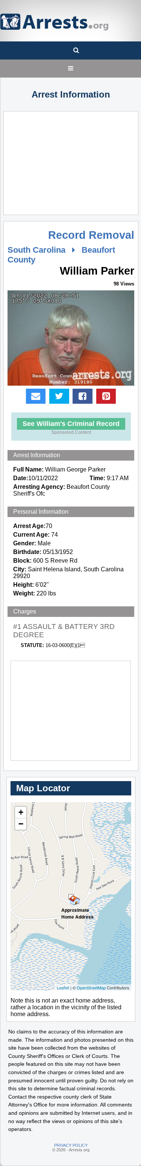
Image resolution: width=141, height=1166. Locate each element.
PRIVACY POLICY (71, 1145)
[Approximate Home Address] (71, 896)
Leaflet (63, 987)
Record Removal (91, 235)
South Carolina (36, 250)
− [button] (20, 824)
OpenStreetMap (91, 987)
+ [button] (20, 812)
